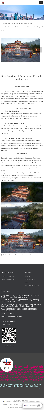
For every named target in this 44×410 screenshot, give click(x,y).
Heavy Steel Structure (7, 27)
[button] (41, 2)
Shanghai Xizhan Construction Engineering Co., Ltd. (17, 23)
